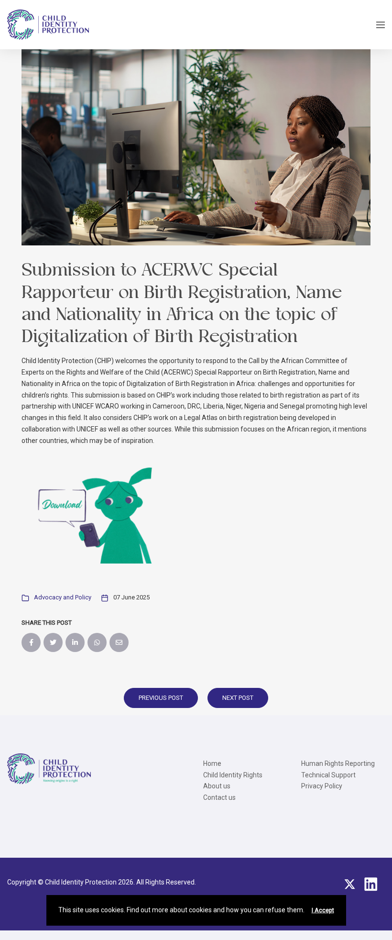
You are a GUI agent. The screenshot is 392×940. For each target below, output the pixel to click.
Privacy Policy (321, 786)
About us (216, 786)
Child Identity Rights (232, 775)
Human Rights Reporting (338, 763)
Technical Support (328, 775)
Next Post (237, 697)
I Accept (323, 910)
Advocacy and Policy (62, 597)
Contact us (219, 797)
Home (212, 763)
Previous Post (161, 697)
